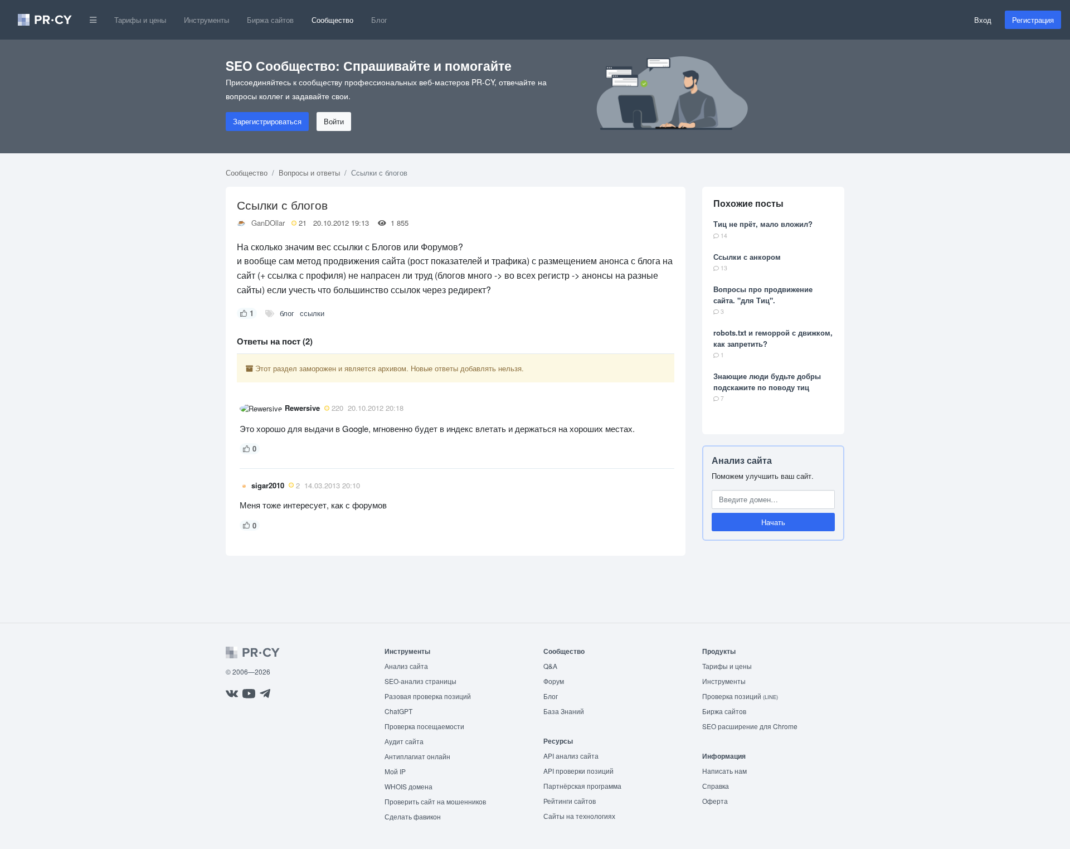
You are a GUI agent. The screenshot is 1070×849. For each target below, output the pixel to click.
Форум (553, 681)
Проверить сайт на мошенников (435, 801)
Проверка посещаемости (424, 726)
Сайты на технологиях (579, 816)
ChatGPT (398, 711)
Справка (715, 785)
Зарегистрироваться (267, 121)
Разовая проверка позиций (428, 696)
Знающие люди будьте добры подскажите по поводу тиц (767, 381)
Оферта (715, 801)
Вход (982, 19)
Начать (773, 522)
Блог (379, 19)
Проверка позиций (740, 696)
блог (287, 313)
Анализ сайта (742, 460)
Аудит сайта (404, 741)
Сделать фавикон (413, 816)
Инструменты (206, 19)
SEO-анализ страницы (420, 681)
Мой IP (395, 771)
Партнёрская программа (582, 785)
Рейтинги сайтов (569, 801)
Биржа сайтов (270, 19)
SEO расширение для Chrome (749, 726)
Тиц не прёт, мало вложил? (763, 224)
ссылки (312, 313)
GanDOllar (268, 222)
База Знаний (563, 711)
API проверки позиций (578, 770)
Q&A (550, 666)
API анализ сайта (571, 755)
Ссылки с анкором (747, 256)
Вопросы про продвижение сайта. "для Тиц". (763, 294)
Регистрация (1033, 19)
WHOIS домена (408, 786)
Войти (334, 121)
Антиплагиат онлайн (417, 756)
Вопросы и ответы (309, 172)
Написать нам (724, 770)
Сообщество (332, 19)
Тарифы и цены (140, 19)
